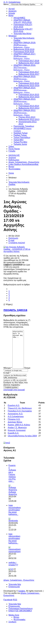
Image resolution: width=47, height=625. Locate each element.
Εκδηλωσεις (14, 160)
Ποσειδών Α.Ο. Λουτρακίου (20, 411)
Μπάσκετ (13, 36)
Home (11, 173)
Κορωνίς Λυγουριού (17, 430)
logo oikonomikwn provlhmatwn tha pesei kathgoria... (14, 538)
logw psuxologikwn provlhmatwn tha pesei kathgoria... (15, 509)
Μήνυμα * (8, 368)
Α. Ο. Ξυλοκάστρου (12, 2)
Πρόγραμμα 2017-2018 (29, 61)
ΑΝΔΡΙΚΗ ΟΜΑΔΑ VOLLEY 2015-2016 (23, 21)
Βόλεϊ (11, 15)
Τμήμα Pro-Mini (20, 142)
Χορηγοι (12, 158)
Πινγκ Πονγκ (14, 149)
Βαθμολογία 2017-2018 (29, 63)
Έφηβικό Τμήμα (20, 133)
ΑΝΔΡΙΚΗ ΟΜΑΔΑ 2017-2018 (25, 56)
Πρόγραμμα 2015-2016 (29, 83)
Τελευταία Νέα (15, 584)
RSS (15, 600)
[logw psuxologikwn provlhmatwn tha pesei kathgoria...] (13, 521)
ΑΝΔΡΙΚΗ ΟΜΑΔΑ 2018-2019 (25, 45)
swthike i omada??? (13, 563)
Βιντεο (11, 167)
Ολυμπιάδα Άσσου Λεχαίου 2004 (22, 436)
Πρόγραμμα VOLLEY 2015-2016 (23, 25)
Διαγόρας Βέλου (15, 422)
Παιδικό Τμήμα (20, 135)
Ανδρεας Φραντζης (13, 493)
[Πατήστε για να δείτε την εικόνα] (17, 251)
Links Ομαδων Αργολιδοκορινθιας (24, 164)
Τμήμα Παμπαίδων (22, 137)
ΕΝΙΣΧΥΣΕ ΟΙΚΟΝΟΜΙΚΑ (20, 611)
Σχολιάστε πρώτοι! (17, 243)
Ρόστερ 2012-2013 (27, 117)
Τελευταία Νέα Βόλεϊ (22, 34)
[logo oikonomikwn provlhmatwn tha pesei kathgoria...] (15, 549)
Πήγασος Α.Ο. (14, 419)
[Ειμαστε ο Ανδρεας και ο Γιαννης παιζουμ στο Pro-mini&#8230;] (13, 490)
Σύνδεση (12, 622)
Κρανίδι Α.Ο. (13, 433)
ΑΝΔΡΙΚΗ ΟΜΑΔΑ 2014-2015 (25, 90)
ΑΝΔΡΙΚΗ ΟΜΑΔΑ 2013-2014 (25, 101)
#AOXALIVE (14, 155)
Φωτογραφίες (20, 619)
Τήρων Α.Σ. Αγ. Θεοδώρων (20, 408)
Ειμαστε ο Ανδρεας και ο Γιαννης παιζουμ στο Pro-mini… (12, 473)
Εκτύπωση (13, 238)
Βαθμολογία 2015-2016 (29, 85)
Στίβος (11, 146)
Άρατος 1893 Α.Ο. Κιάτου (19, 425)
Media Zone (14, 615)
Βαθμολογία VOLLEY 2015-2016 (23, 30)
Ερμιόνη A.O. (14, 405)
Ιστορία (12, 13)
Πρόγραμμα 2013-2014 (29, 106)
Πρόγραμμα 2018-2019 (24, 52)
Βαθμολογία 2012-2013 (29, 119)
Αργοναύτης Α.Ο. (15, 414)
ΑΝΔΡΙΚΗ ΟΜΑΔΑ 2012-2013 (25, 112)
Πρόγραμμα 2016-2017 (29, 72)
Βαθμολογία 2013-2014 (29, 108)
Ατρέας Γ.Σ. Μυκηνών (17, 427)
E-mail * (7, 373)
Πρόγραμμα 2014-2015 (29, 94)
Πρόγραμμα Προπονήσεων (21, 608)
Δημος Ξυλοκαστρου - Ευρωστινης (24, 162)
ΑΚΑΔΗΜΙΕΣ (19, 18)
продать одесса (15, 309)
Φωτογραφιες (15, 169)
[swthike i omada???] (11, 569)
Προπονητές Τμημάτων (24, 126)
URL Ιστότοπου (10, 378)
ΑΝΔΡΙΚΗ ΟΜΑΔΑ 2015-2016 (25, 78)
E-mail (11, 240)
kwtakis (21, 591)
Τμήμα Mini (18, 140)
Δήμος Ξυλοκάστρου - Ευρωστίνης (19, 580)
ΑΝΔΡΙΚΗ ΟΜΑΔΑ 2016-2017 (25, 67)
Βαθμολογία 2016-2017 (29, 74)
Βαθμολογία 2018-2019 (24, 49)
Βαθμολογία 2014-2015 (29, 97)
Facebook (8, 600)
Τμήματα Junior (20, 144)
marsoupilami (15, 551)
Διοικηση (13, 11)
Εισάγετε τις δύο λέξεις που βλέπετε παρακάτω (16, 384)
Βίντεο (16, 617)
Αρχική (12, 9)
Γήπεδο (12, 151)
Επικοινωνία (14, 587)
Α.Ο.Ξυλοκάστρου (16, 416)
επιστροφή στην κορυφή (14, 390)
